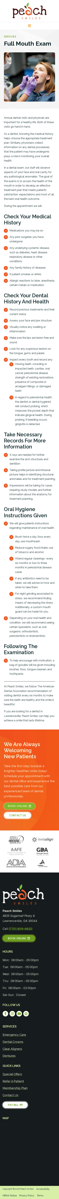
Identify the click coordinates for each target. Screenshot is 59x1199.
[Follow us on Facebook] (5, 1013)
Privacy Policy (26, 1195)
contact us (17, 815)
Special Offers (12, 1074)
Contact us (10, 1095)
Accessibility (43, 1189)
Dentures (9, 1055)
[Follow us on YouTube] (19, 1013)
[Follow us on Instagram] (12, 1013)
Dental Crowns (13, 1042)
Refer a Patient (13, 1081)
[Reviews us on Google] (26, 1013)
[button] (29, 26)
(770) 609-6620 (20, 928)
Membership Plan (15, 1088)
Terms (40, 1195)
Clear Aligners (12, 1049)
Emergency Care (14, 1034)
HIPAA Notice (10, 1195)
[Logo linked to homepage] (23, 894)
